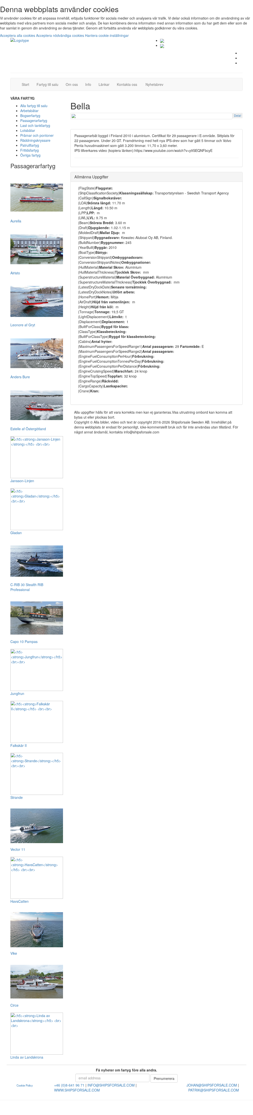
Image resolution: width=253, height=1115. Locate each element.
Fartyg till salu (49, 84)
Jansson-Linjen (22, 480)
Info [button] (88, 84)
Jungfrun (17, 693)
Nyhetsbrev (156, 84)
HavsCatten (19, 901)
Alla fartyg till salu (33, 105)
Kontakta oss (129, 84)
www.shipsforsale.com (77, 1090)
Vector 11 (17, 849)
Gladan (16, 532)
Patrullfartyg (29, 145)
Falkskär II (18, 745)
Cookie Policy (25, 1085)
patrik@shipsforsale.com (213, 1090)
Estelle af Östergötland (28, 428)
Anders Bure (20, 376)
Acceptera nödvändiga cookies (60, 35)
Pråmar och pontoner (37, 135)
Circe (14, 1005)
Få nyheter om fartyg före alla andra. (126, 1070)
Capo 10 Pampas (24, 641)
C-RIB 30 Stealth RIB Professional (26, 587)
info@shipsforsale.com (111, 1085)
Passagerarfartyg (33, 120)
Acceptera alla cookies (18, 35)
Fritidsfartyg (29, 150)
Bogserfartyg (30, 115)
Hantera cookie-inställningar (107, 35)
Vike (13, 953)
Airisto (15, 272)
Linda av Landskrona (26, 1057)
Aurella (15, 220)
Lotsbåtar (27, 130)
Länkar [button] (104, 84)
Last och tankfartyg (35, 125)
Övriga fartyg (30, 155)
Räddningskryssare (35, 140)
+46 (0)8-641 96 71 (69, 1085)
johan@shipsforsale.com (212, 1085)
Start (27, 84)
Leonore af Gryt (22, 324)
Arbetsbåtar (29, 110)
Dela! (237, 115)
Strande (16, 797)
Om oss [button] (72, 84)
